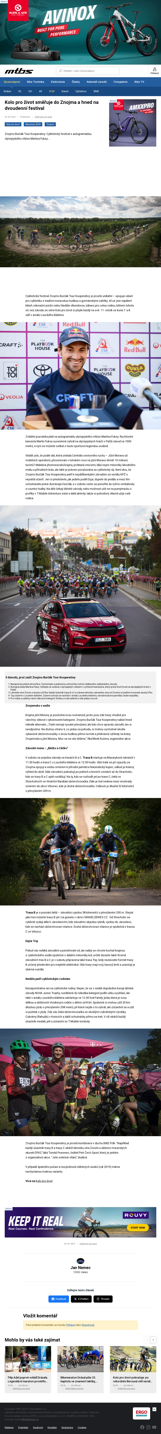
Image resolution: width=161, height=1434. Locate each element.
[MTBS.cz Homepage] (19, 71)
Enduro (7, 91)
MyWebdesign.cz (30, 1419)
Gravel (64, 91)
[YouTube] (154, 1427)
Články (76, 81)
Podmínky (23, 1427)
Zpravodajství (12, 81)
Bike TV (139, 81)
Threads (105, 1299)
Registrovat (88, 1325)
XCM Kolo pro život (43, 117)
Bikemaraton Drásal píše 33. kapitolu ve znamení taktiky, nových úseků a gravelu (78, 1379)
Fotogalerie (121, 81)
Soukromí (38, 1427)
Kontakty (52, 1427)
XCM (51, 91)
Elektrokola (58, 81)
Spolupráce (67, 1427)
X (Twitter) (83, 1299)
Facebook (61, 1299)
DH (30, 91)
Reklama (9, 1427)
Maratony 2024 (33, 124)
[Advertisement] (80, 172)
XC (19, 91)
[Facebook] (142, 1427)
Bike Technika (35, 81)
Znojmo (50, 124)
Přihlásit (70, 1325)
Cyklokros (80, 91)
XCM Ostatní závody (74, 1388)
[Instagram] (148, 1427)
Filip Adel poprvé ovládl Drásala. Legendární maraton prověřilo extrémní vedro (28, 1379)
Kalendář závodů (97, 81)
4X (40, 91)
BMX (96, 91)
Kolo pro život (13, 124)
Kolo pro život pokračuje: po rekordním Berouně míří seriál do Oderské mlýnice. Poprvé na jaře (132, 1379)
